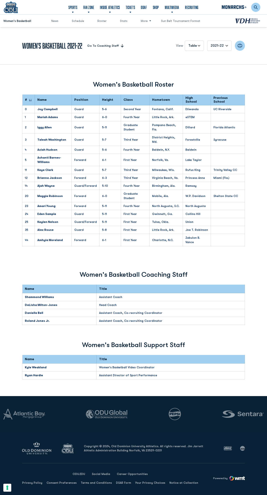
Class (128, 100)
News (54, 21)
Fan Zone (88, 7)
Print (240, 46)
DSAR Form (123, 482)
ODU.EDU (79, 474)
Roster (102, 21)
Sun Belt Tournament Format (180, 21)
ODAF (144, 7)
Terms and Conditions (96, 482)
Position (81, 100)
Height (107, 100)
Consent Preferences (62, 482)
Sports (72, 7)
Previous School (220, 100)
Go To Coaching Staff (103, 45)
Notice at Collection (183, 482)
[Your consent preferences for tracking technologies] (7, 488)
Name (42, 100)
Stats (123, 21)
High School (191, 100)
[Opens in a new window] (228, 448)
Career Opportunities (132, 474)
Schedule (78, 21)
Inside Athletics (110, 7)
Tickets (130, 7)
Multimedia (172, 7)
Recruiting (192, 7)
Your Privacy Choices (150, 482)
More (144, 21)
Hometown (161, 100)
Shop (156, 7)
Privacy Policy (32, 482)
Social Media (101, 474)
